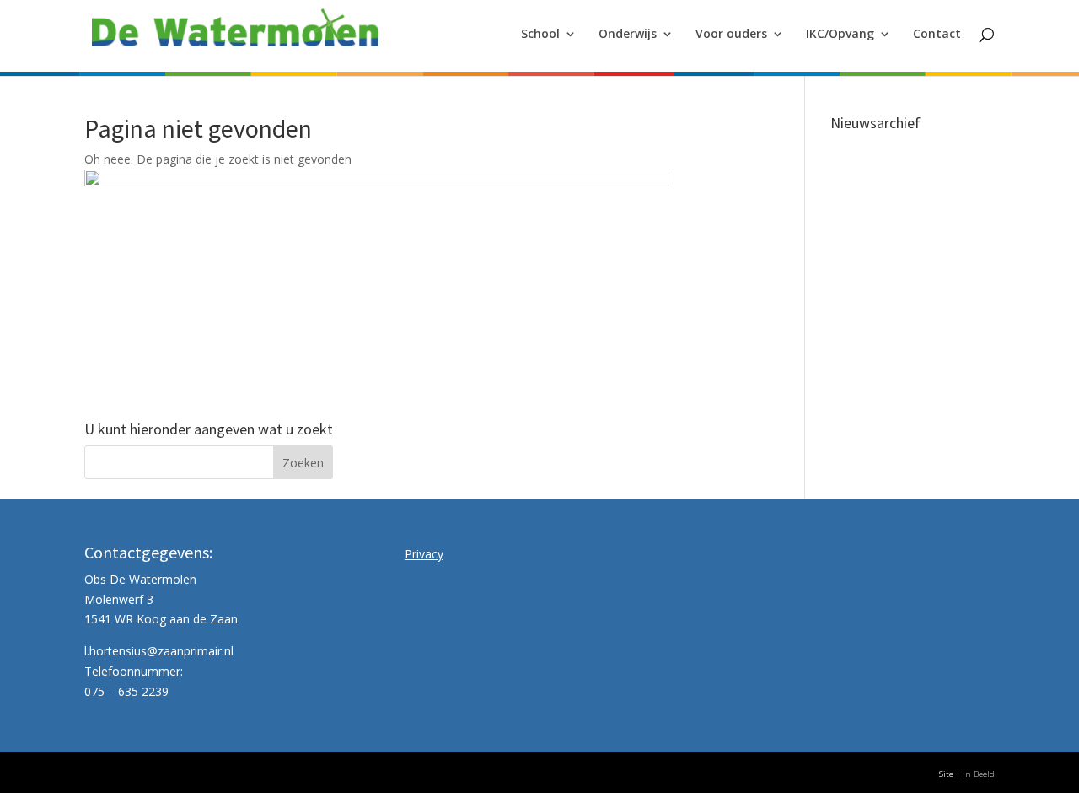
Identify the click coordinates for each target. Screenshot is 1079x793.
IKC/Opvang (840, 34)
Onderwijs (628, 34)
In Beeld (979, 774)
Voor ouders (731, 34)
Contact (937, 34)
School (540, 34)
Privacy (424, 554)
